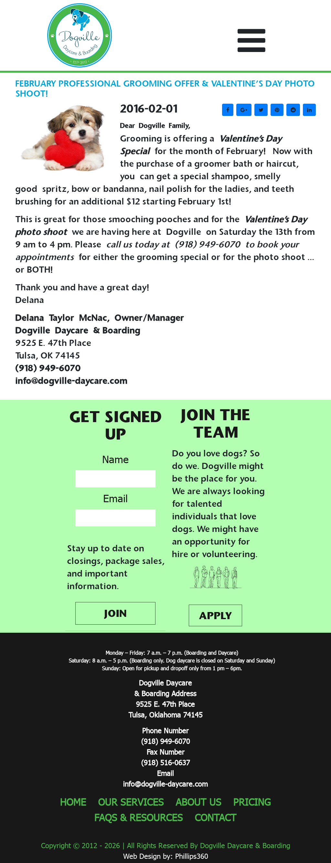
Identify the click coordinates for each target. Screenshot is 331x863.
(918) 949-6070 (165, 741)
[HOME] (79, 34)
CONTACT (216, 817)
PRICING (252, 801)
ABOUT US (198, 801)
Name (115, 459)
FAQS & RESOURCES (138, 817)
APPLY (215, 615)
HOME (73, 801)
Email (115, 498)
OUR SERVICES (131, 801)
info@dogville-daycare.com (165, 783)
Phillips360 (191, 856)
